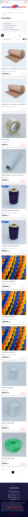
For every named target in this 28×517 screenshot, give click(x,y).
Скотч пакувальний (10, 25)
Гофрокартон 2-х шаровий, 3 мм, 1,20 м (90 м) (14, 104)
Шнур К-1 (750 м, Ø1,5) (7, 387)
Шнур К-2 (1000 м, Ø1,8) (8, 423)
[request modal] (2, 2)
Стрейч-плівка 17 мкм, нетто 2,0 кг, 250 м (12, 175)
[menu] (25, 2)
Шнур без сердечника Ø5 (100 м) (10, 210)
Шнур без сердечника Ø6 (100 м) (10, 246)
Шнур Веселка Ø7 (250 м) (8, 352)
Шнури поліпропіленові (11, 29)
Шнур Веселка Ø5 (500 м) (8, 281)
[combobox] (22, 35)
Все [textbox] (20, 35)
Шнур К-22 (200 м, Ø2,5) (8, 458)
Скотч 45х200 (5, 139)
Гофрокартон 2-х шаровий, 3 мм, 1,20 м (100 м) (14, 68)
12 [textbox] (18, 39)
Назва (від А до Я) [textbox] (6, 39)
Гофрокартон (8, 23)
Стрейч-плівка (8, 27)
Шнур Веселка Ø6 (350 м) (8, 316)
